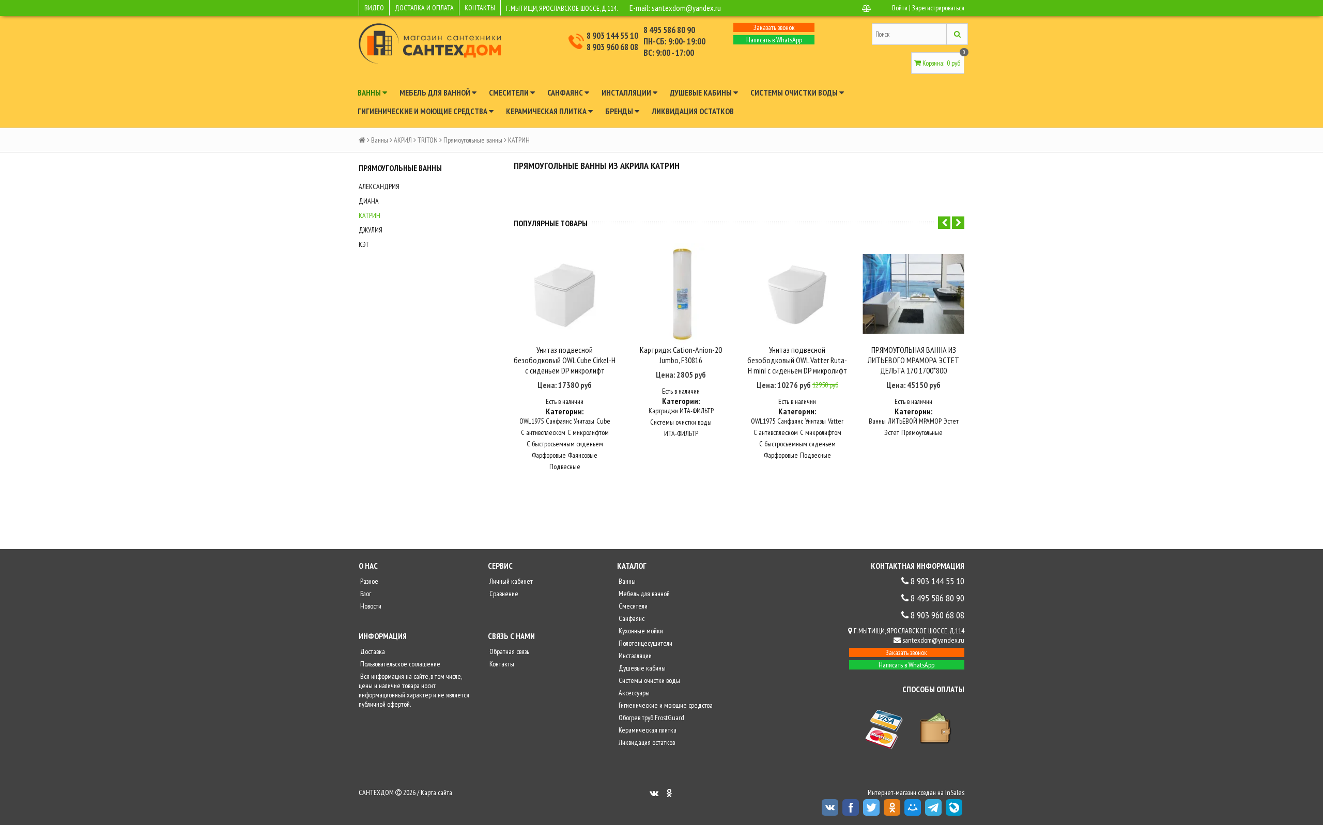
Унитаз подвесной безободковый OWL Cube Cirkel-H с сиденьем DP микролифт (565, 360)
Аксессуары (633, 692)
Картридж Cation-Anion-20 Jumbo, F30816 (681, 355)
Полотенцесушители (644, 643)
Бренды (620, 111)
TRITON (428, 140)
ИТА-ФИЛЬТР (681, 433)
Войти (899, 7)
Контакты (501, 663)
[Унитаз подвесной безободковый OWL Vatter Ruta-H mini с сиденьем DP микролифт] (797, 294)
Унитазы (584, 421)
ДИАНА (369, 201)
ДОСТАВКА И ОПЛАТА (424, 7)
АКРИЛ (403, 140)
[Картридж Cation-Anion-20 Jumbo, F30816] (681, 294)
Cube (603, 421)
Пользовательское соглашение (399, 663)
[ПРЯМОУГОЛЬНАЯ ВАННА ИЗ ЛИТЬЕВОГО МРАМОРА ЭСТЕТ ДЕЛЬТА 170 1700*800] (913, 294)
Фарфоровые (549, 455)
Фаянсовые (582, 455)
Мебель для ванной (435, 92)
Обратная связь (508, 651)
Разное (368, 581)
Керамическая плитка (547, 111)
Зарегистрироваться (938, 7)
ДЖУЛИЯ (370, 230)
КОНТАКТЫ (480, 7)
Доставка (372, 651)
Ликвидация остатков (693, 111)
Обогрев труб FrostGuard (650, 717)
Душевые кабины (701, 92)
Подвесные (564, 466)
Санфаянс (565, 92)
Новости (370, 606)
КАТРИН (369, 215)
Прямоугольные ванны (472, 140)
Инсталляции (627, 92)
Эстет (951, 421)
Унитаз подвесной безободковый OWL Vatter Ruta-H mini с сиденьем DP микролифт (797, 360)
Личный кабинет (510, 581)
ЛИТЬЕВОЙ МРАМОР (915, 421)
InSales (954, 792)
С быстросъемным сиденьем (565, 443)
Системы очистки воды (794, 92)
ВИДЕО (374, 7)
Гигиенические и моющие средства (423, 111)
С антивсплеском (543, 432)
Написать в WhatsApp (774, 39)
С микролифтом (588, 432)
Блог (365, 593)
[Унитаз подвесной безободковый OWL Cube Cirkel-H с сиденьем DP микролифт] (565, 294)
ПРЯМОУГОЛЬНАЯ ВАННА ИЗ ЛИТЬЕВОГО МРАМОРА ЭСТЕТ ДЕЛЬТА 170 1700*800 (913, 360)
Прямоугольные (922, 432)
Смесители (509, 92)
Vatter (835, 421)
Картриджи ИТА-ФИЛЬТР (681, 410)
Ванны (370, 92)
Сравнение (503, 593)
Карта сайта (436, 792)
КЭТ (364, 244)
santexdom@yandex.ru (686, 8)
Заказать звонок (774, 27)
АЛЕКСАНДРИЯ (379, 186)
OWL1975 (531, 421)
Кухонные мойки (640, 630)
